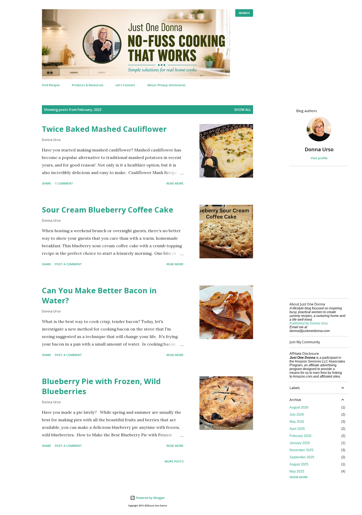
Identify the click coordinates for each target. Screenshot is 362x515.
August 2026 (299, 407)
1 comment (64, 183)
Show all (242, 109)
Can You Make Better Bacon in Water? (99, 295)
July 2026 (297, 414)
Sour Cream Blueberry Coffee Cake (107, 210)
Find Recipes (51, 85)
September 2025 (302, 457)
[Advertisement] (317, 232)
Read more (175, 183)
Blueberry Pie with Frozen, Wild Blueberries (101, 386)
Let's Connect (125, 85)
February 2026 (300, 436)
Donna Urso (319, 149)
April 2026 (297, 428)
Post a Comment (68, 264)
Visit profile (319, 158)
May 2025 (297, 471)
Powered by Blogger (150, 498)
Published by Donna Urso (309, 323)
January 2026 (300, 443)
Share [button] (46, 183)
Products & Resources (87, 85)
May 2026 (297, 421)
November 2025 (301, 450)
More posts (174, 461)
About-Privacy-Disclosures (166, 85)
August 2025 (299, 464)
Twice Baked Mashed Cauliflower (104, 129)
